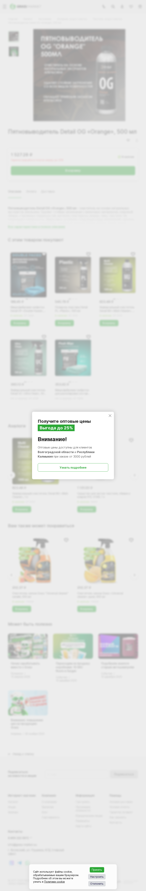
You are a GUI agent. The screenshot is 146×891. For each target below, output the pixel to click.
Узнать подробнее (73, 467)
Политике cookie (54, 881)
